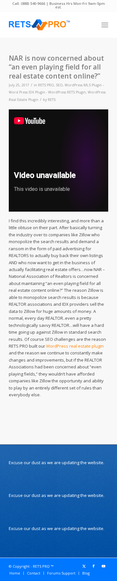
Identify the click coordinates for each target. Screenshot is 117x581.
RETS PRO (46, 85)
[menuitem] (104, 24)
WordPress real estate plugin (75, 346)
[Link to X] (84, 566)
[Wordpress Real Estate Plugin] (48, 25)
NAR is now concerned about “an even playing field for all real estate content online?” (56, 67)
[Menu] (104, 24)
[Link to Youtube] (103, 566)
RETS (52, 99)
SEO (59, 85)
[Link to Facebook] (93, 566)
